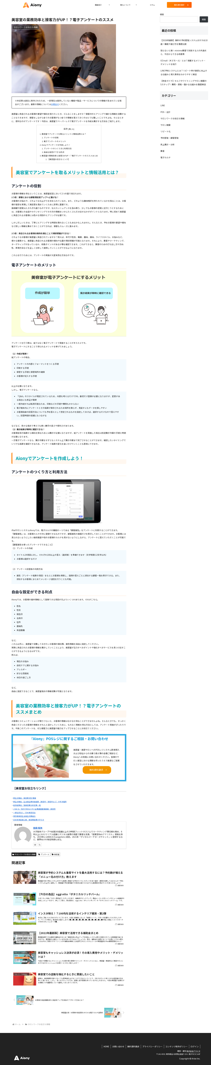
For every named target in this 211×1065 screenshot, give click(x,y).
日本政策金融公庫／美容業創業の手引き (28, 819)
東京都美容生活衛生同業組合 (24, 816)
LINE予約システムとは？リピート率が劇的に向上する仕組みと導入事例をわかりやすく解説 (183, 72)
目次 (66, 128)
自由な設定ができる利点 (54, 152)
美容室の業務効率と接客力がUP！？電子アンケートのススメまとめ (70, 155)
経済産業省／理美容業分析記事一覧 (27, 805)
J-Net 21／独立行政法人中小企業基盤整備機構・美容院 (34, 809)
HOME (106, 1046)
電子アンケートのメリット (55, 141)
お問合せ (55, 104)
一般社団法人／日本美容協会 (24, 812)
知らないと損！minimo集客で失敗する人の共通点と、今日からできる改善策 (183, 52)
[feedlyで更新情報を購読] (35, 844)
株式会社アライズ (193, 1051)
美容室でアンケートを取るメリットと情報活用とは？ (64, 134)
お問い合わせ (118, 1046)
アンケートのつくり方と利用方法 (58, 148)
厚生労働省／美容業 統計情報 (24, 798)
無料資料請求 (133, 1046)
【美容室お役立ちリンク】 (59, 159)
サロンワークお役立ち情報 (25, 854)
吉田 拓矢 (37, 827)
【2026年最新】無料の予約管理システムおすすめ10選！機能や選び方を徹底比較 (184, 42)
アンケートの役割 (51, 137)
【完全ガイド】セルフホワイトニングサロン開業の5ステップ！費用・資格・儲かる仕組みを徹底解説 (183, 82)
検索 (162, 14)
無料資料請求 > (98, 769)
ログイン (195, 1046)
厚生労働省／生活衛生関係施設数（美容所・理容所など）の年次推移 (40, 801)
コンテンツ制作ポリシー (176, 1046)
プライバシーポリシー (152, 1046)
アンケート (45, 854)
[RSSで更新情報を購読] (39, 844)
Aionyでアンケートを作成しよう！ (56, 144)
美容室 (56, 854)
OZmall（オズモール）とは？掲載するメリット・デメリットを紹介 (183, 62)
